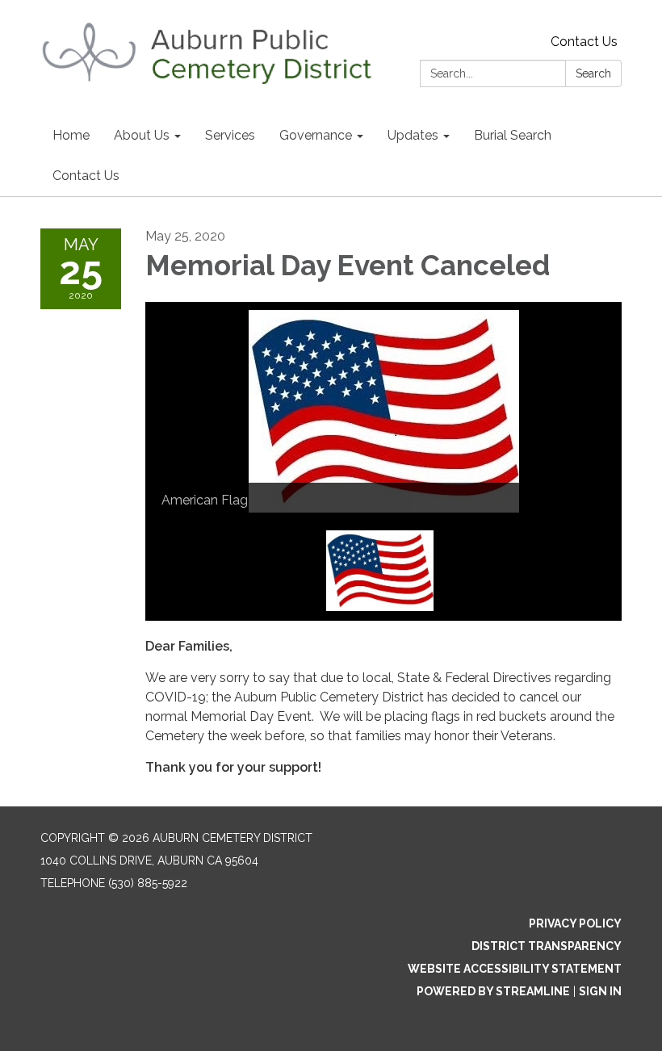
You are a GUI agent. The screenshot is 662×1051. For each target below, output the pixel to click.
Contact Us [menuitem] (85, 175)
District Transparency (546, 946)
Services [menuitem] (230, 135)
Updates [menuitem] (413, 135)
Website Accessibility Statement (515, 968)
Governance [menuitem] (315, 135)
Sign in (600, 991)
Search (593, 73)
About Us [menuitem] (142, 135)
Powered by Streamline (493, 991)
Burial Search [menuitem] (512, 135)
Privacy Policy (575, 923)
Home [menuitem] (71, 135)
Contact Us (584, 41)
